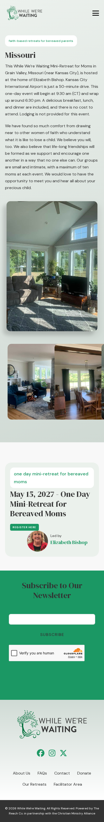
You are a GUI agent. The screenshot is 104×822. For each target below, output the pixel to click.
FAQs (42, 773)
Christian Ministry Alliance (76, 813)
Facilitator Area (68, 784)
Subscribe (52, 634)
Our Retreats (34, 784)
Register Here (24, 527)
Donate (84, 773)
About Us (21, 773)
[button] (40, 753)
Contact (62, 773)
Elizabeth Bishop (69, 542)
